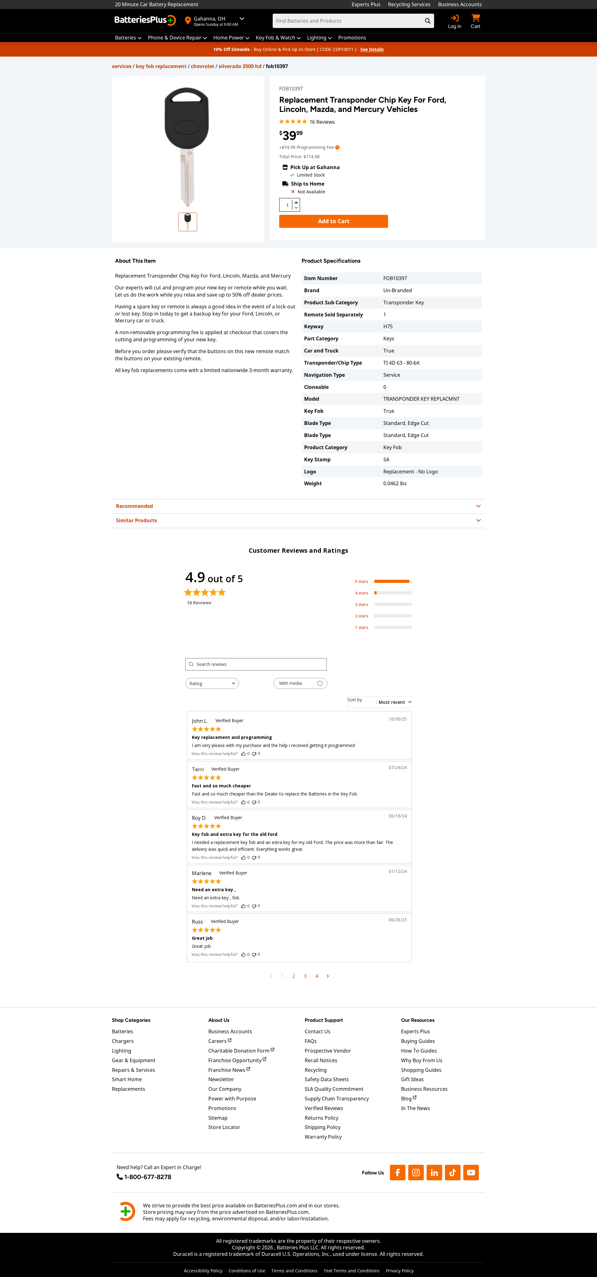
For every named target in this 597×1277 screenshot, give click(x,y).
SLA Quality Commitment (334, 1089)
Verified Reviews (324, 1108)
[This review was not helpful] (254, 753)
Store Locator (224, 1127)
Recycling (316, 1070)
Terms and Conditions (294, 1271)
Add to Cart (333, 221)
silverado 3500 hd (240, 66)
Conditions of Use (247, 1271)
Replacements (128, 1089)
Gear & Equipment (133, 1060)
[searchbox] (261, 664)
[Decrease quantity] (296, 207)
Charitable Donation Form (239, 1050)
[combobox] (212, 683)
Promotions (222, 1108)
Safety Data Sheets (327, 1079)
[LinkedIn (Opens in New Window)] (434, 1172)
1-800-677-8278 (147, 1177)
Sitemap (218, 1117)
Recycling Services (409, 4)
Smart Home (127, 1079)
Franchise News (227, 1070)
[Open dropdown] (337, 147)
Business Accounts (460, 4)
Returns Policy (321, 1117)
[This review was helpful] (243, 753)
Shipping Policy (322, 1127)
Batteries (122, 1031)
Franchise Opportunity (235, 1060)
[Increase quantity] (296, 202)
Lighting (121, 1050)
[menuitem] (128, 37)
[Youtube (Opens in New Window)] (471, 1172)
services (122, 66)
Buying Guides (418, 1041)
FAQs (311, 1041)
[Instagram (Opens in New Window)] (416, 1172)
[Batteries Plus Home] (146, 21)
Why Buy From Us (421, 1060)
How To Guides (419, 1050)
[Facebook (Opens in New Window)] (397, 1172)
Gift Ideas (412, 1079)
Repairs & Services (133, 1070)
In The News (415, 1108)
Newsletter (221, 1079)
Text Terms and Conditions (352, 1271)
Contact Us (318, 1031)
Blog (407, 1098)
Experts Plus (366, 4)
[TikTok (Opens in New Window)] (452, 1172)
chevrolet (202, 66)
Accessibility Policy (203, 1271)
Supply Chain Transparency (337, 1098)
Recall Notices (321, 1060)
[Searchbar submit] (428, 21)
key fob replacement (161, 66)
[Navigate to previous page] (271, 976)
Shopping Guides (421, 1070)
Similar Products (136, 520)
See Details (372, 49)
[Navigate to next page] (328, 976)
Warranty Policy (323, 1136)
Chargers (123, 1041)
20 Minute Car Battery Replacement (156, 4)
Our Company (224, 1089)
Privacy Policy (400, 1271)
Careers (218, 1041)
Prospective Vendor (328, 1050)
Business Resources (424, 1089)
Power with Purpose (232, 1098)
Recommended (134, 506)
